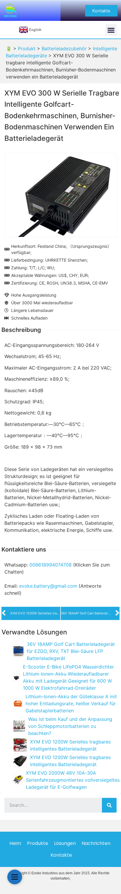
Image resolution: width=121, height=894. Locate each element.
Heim (15, 843)
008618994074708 (50, 565)
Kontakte (61, 855)
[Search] (109, 805)
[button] (101, 10)
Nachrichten (96, 843)
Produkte (37, 843)
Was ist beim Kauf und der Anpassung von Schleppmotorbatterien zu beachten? (70, 726)
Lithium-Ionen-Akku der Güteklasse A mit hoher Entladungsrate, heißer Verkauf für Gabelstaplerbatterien (71, 703)
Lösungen (65, 843)
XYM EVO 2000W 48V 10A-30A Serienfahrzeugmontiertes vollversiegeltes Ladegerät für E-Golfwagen (73, 780)
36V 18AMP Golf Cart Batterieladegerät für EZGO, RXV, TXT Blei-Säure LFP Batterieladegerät (71, 651)
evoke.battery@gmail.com (48, 586)
